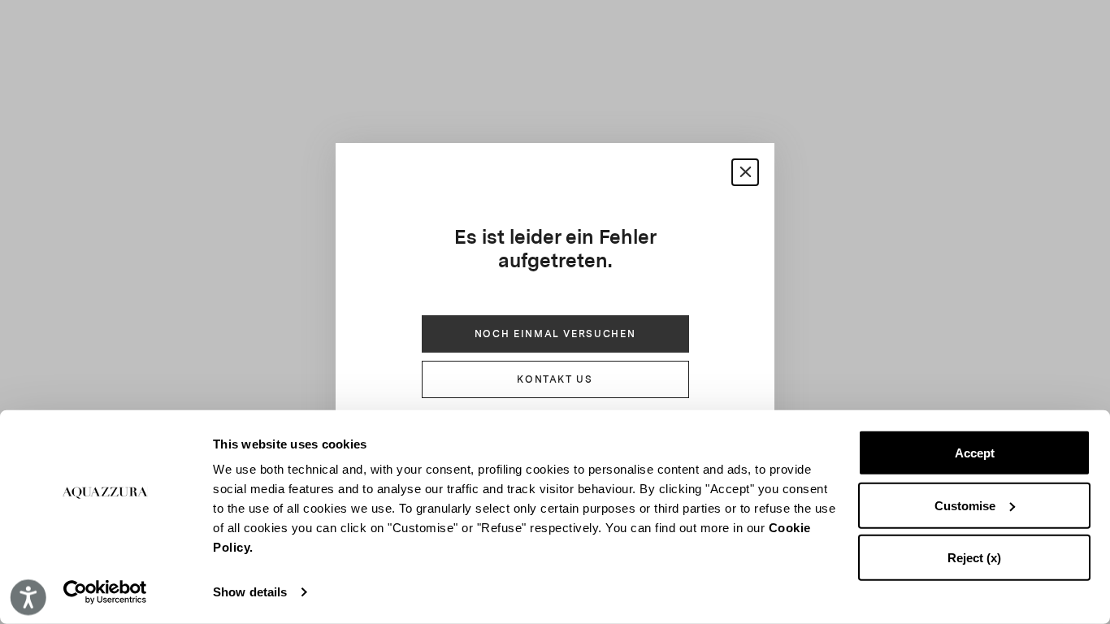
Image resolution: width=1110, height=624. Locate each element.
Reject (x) (974, 558)
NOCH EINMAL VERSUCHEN (555, 334)
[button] (745, 172)
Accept (975, 453)
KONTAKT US (554, 379)
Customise (964, 505)
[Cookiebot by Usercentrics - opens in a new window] (105, 592)
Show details (250, 592)
